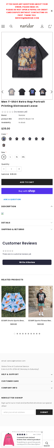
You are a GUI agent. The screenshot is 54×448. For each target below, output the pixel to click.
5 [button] (25, 333)
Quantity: (5, 164)
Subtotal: (5, 174)
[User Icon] (42, 26)
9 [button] (36, 333)
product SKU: (6, 119)
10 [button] (39, 333)
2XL (23, 157)
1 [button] (14, 333)
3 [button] (20, 333)
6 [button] (28, 333)
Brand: (4, 115)
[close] (51, 11)
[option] (27, 57)
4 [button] (23, 333)
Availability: (6, 122)
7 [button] (31, 333)
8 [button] (34, 333)
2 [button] (17, 333)
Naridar (22, 115)
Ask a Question (12, 199)
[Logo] (27, 26)
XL (17, 157)
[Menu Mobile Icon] (3, 26)
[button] (14, 112)
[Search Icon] (11, 26)
